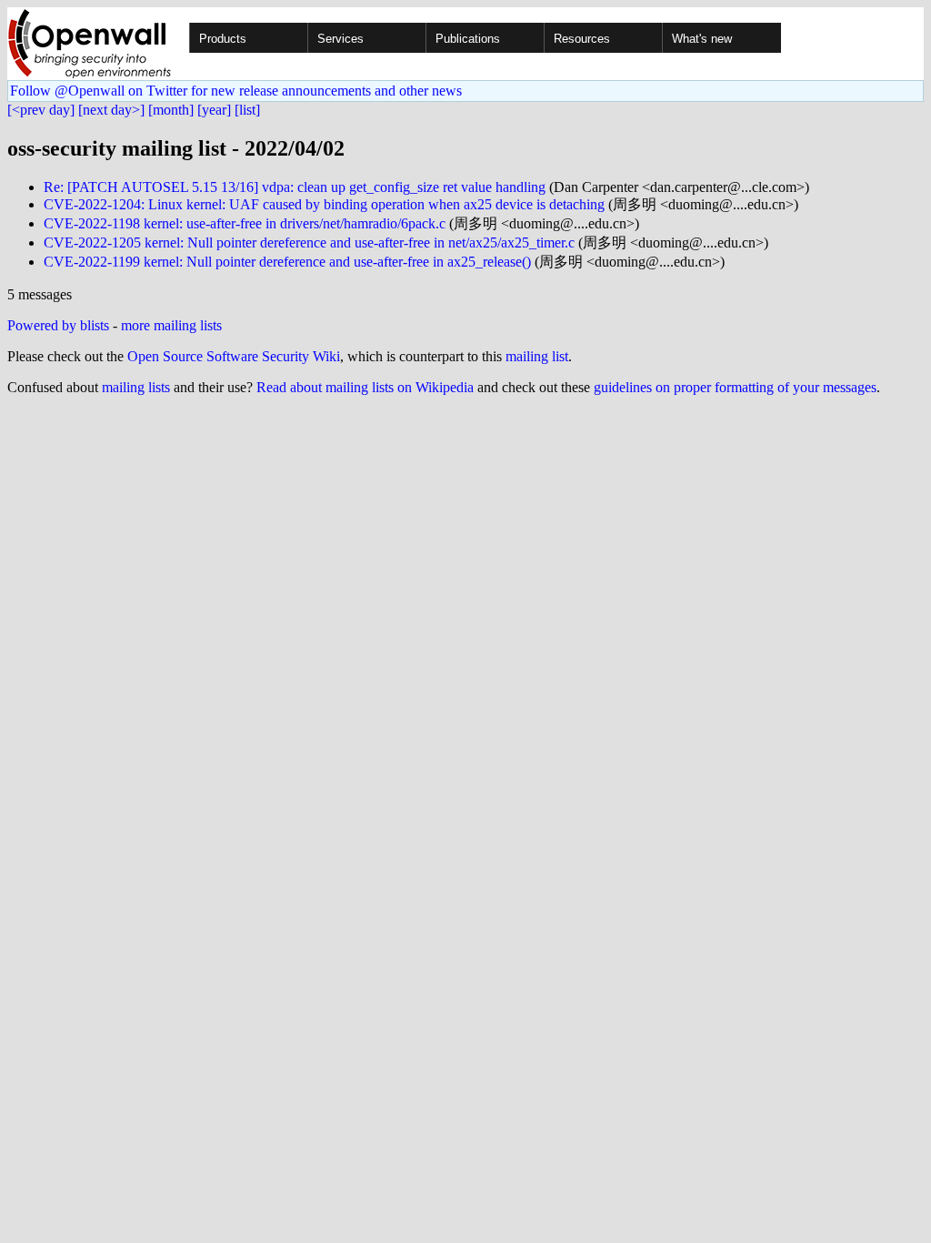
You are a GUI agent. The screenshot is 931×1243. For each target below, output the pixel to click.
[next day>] (111, 109)
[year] (214, 109)
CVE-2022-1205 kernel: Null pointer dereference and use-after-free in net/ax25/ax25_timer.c (309, 242)
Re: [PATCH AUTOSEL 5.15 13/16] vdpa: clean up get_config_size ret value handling (295, 187)
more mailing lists (171, 325)
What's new (702, 38)
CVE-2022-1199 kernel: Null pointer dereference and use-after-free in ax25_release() (287, 261)
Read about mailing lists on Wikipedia (365, 387)
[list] (247, 109)
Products (222, 38)
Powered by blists (58, 325)
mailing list (537, 356)
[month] (171, 109)
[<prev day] (41, 109)
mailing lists (136, 387)
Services (340, 38)
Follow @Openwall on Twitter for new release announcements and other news (236, 90)
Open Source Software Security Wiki (233, 356)
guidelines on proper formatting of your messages (735, 387)
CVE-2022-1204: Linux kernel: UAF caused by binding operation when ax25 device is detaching (324, 204)
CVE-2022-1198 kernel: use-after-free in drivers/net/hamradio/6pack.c (244, 223)
